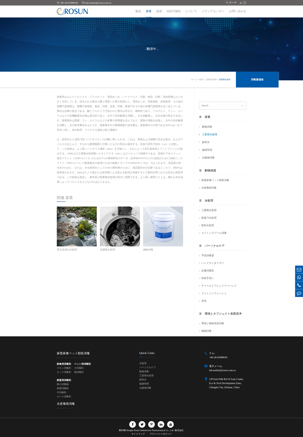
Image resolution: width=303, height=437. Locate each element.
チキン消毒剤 (64, 368)
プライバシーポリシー (161, 434)
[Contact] (299, 293)
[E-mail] (299, 269)
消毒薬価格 (257, 79)
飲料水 (205, 142)
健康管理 (206, 150)
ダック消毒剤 (64, 372)
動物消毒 (206, 126)
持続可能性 (174, 11)
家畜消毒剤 (63, 388)
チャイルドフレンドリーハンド (219, 285)
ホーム (194, 79)
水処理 (206, 200)
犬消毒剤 (79, 368)
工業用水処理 (211, 79)
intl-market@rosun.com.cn (96, 2)
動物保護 (207, 170)
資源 (159, 11)
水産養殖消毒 (209, 187)
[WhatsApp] (299, 277)
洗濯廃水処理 (107, 249)
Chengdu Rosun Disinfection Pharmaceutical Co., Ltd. (149, 430)
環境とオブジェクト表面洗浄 (220, 313)
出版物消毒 (208, 157)
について (191, 11)
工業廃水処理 (209, 210)
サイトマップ (138, 434)
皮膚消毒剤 (207, 270)
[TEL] (299, 285)
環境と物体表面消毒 (212, 323)
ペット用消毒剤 (82, 364)
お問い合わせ (237, 11)
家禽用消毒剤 (64, 364)
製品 (138, 11)
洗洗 (203, 300)
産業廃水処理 (224, 79)
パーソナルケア (212, 245)
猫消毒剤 (79, 372)
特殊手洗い (207, 278)
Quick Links (146, 353)
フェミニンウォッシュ (214, 293)
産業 (149, 11)
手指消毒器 (207, 255)
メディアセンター (213, 11)
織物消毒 (148, 249)
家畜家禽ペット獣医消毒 (215, 180)
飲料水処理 (207, 225)
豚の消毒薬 (63, 384)
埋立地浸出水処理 (67, 249)
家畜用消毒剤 (64, 380)
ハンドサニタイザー (212, 263)
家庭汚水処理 (209, 217)
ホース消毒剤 (64, 396)
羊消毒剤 (61, 392)
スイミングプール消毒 (214, 233)
